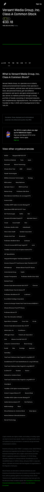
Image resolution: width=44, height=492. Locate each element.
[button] (4, 64)
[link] (39, 4)
